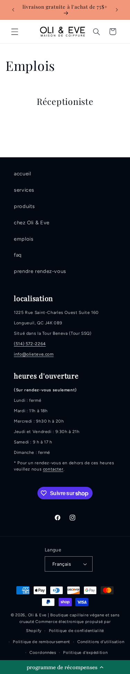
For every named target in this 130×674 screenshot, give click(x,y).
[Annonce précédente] (13, 9)
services (24, 190)
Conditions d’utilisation (100, 641)
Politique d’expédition (85, 652)
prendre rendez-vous (40, 271)
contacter (53, 469)
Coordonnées (42, 652)
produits (24, 206)
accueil (22, 173)
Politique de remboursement (41, 641)
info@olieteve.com (34, 354)
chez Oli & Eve (32, 222)
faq (17, 255)
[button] (65, 667)
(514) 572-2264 (30, 343)
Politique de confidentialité (76, 630)
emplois (23, 239)
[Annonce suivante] (116, 9)
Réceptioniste (65, 101)
